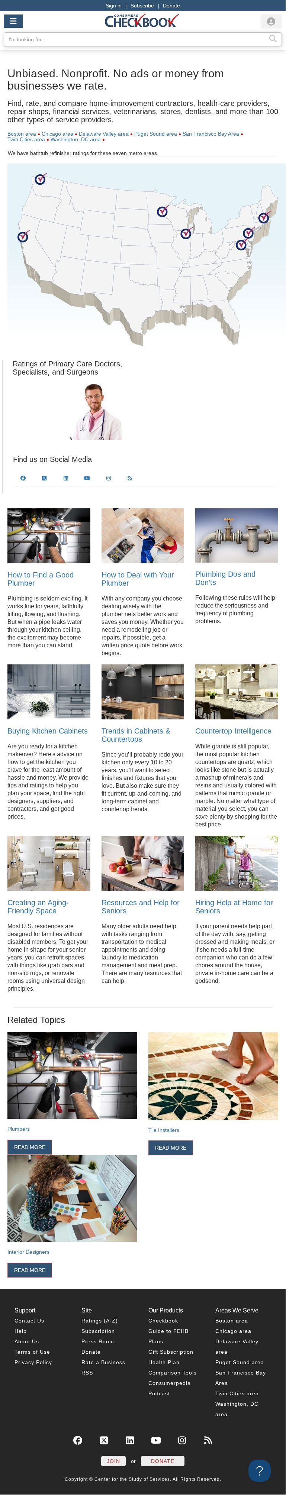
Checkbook (163, 1321)
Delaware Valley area (104, 134)
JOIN (113, 1461)
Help (21, 1331)
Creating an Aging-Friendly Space (38, 907)
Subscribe (142, 5)
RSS (87, 1373)
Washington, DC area (76, 139)
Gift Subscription (170, 1352)
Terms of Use (32, 1352)
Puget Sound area (155, 134)
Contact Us (29, 1321)
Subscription (98, 1331)
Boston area (21, 134)
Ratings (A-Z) (99, 1321)
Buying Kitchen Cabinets (47, 731)
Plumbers (18, 1129)
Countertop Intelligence (233, 731)
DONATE (162, 1461)
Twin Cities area (26, 139)
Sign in (114, 5)
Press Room (97, 1341)
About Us (27, 1341)
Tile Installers (163, 1130)
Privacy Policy (33, 1362)
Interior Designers (28, 1252)
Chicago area (57, 134)
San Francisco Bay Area (211, 134)
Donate (171, 5)
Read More (29, 1147)
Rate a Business (103, 1362)
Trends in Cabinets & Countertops (136, 735)
